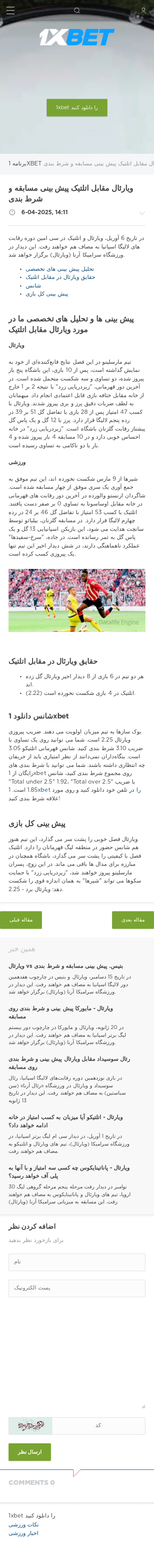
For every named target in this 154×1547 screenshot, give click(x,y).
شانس (33, 286)
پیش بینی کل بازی (47, 294)
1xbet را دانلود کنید (77, 107)
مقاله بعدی (133, 920)
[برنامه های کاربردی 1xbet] (77, 37)
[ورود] (143, 10)
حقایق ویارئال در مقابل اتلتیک (60, 277)
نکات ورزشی (24, 1525)
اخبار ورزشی (23, 1533)
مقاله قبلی (21, 920)
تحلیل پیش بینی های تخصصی (60, 269)
